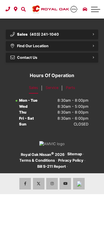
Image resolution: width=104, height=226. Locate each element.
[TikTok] (79, 183)
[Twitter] (38, 183)
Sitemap (74, 154)
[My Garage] (85, 9)
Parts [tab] (70, 87)
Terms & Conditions (37, 160)
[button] (23, 9)
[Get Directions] (15, 9)
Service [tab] (52, 87)
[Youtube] (65, 183)
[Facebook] (25, 183)
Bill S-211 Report (51, 166)
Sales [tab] (33, 87)
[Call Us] (8, 9)
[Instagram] (52, 183)
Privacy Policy (70, 160)
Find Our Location (33, 46)
